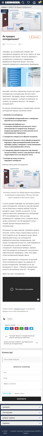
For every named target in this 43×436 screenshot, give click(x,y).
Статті (5, 11)
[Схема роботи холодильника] (21, 178)
